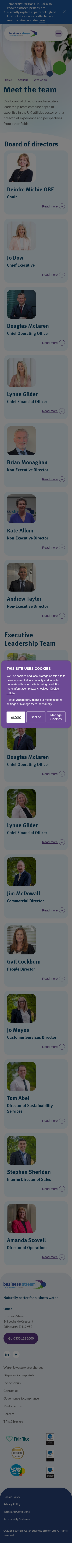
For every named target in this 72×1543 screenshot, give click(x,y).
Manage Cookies (56, 717)
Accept (16, 717)
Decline (36, 717)
